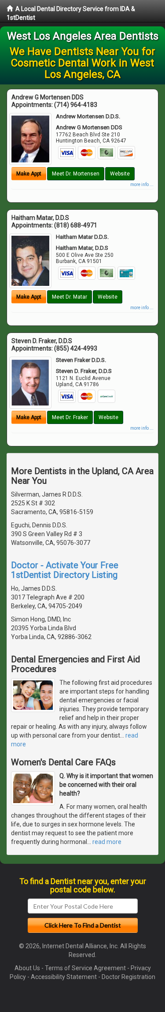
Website (120, 174)
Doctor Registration (128, 976)
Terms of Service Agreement (85, 968)
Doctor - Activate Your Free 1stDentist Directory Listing (64, 570)
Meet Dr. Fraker (70, 417)
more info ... (142, 184)
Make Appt (28, 174)
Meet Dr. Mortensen (75, 174)
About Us (27, 968)
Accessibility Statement (64, 976)
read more (106, 841)
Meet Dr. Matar (69, 297)
